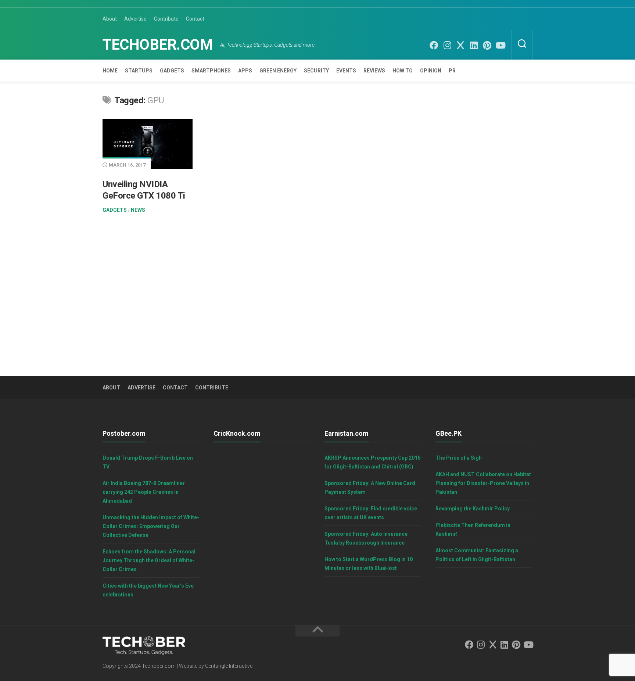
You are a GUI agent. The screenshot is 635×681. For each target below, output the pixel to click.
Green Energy (278, 71)
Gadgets (172, 71)
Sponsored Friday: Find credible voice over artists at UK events (370, 513)
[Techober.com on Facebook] (434, 45)
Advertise (135, 19)
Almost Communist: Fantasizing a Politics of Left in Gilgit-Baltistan (476, 555)
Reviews (374, 71)
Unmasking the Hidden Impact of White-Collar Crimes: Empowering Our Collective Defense (151, 526)
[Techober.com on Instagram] (447, 45)
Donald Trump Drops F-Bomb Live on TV (148, 462)
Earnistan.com (346, 433)
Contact (195, 19)
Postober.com (124, 433)
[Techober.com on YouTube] (500, 45)
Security (316, 71)
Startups (139, 71)
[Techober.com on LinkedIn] (473, 45)
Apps (245, 71)
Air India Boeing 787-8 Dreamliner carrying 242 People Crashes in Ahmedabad (144, 492)
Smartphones (211, 71)
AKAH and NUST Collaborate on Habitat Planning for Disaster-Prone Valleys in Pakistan (483, 483)
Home (110, 71)
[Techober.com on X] (460, 45)
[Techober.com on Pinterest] (486, 45)
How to (402, 71)
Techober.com (158, 44)
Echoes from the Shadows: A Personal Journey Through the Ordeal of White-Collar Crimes (149, 560)
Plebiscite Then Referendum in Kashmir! (472, 529)
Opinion (430, 71)
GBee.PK (448, 433)
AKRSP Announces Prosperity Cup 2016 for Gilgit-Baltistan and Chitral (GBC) (372, 462)
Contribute (166, 19)
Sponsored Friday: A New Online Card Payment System (369, 487)
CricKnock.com (237, 433)
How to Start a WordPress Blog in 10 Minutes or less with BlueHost (368, 563)
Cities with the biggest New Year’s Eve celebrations (148, 590)
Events (346, 71)
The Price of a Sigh (458, 458)
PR (452, 71)
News (138, 210)
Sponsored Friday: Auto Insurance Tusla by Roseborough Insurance (366, 538)
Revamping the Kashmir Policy (472, 508)
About (110, 19)
